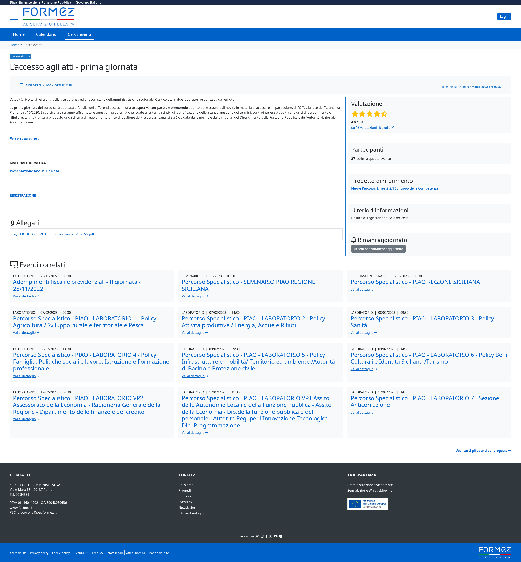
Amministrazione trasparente (370, 484)
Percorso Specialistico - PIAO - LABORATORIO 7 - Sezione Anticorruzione (425, 401)
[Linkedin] (257, 536)
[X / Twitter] (270, 536)
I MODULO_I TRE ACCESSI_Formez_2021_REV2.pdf (55, 234)
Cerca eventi (79, 34)
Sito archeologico (191, 513)
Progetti (184, 490)
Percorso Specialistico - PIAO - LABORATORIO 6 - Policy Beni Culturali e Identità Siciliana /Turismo (429, 358)
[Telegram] (280, 536)
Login (504, 16)
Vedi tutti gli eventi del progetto (482, 450)
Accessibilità (18, 553)
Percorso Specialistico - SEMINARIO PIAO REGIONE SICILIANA (248, 285)
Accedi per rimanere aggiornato (378, 249)
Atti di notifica (135, 553)
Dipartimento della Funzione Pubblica (40, 2)
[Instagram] (262, 536)
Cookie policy (61, 553)
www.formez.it (21, 507)
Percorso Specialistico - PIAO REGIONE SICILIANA (415, 281)
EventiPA (185, 502)
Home (19, 34)
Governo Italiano (89, 2)
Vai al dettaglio (24, 296)
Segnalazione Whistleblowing (370, 490)
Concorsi (185, 496)
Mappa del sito (159, 553)
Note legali (115, 553)
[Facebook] (266, 536)
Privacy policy (39, 553)
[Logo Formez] (49, 16)
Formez (186, 475)
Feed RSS (98, 553)
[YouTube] (275, 536)
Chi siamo (186, 484)
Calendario (46, 34)
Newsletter (186, 507)
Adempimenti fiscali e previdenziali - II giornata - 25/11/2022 (77, 285)
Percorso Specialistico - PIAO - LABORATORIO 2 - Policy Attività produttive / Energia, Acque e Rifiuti (253, 321)
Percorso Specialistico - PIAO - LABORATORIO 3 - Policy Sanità (422, 321)
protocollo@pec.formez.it (37, 512)
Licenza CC (81, 553)
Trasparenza (361, 475)
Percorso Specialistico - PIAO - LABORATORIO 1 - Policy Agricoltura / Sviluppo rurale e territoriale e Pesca (84, 321)
